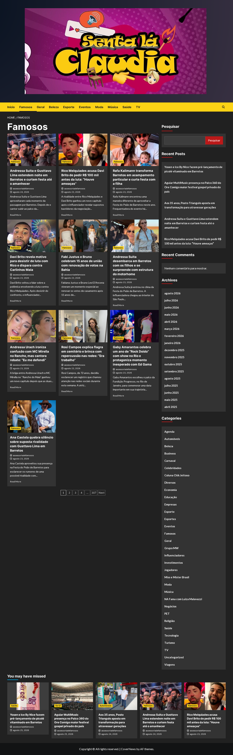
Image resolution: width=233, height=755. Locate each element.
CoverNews (128, 749)
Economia (170, 489)
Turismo (169, 642)
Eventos (85, 107)
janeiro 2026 (172, 343)
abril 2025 (170, 406)
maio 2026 (170, 314)
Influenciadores (174, 555)
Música (113, 107)
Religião (169, 620)
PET (167, 613)
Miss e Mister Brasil (176, 577)
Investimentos (173, 562)
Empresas (170, 504)
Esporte (68, 107)
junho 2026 (171, 307)
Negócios (170, 606)
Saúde (127, 107)
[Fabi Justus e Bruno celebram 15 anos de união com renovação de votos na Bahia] (83, 236)
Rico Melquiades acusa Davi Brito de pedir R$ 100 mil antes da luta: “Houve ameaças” (192, 241)
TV (138, 107)
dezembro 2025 (174, 350)
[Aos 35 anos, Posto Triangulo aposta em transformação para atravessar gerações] (116, 696)
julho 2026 (171, 300)
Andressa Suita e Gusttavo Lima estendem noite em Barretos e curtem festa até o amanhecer (191, 223)
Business (170, 453)
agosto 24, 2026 (21, 192)
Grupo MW (171, 548)
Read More (15, 215)
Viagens (169, 664)
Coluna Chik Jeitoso (176, 475)
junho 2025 (171, 392)
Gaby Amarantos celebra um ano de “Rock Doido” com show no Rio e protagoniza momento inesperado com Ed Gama (132, 355)
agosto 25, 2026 (21, 730)
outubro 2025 (173, 364)
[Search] (223, 107)
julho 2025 (171, 385)
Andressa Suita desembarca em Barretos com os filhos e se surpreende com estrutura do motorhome (133, 265)
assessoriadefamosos (23, 188)
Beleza (54, 107)
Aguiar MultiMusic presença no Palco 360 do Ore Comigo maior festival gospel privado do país (192, 187)
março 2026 (171, 328)
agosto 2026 (172, 293)
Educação (170, 497)
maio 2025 (170, 399)
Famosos (25, 107)
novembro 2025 (174, 357)
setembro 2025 (174, 371)
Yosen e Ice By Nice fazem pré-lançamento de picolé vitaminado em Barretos (193, 169)
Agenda (169, 431)
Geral (40, 107)
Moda (99, 107)
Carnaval (169, 460)
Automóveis (172, 438)
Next (101, 492)
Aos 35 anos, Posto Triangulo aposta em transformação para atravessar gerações (190, 205)
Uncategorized (174, 657)
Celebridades (172, 468)
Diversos (169, 482)
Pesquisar (170, 126)
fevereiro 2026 (174, 335)
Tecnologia (171, 635)
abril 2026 (170, 321)
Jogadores (170, 570)
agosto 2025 (172, 378)
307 (94, 492)
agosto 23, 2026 (72, 192)
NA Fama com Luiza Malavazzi (183, 599)
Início (11, 107)
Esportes (170, 519)
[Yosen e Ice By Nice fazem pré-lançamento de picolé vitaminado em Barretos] (28, 696)
